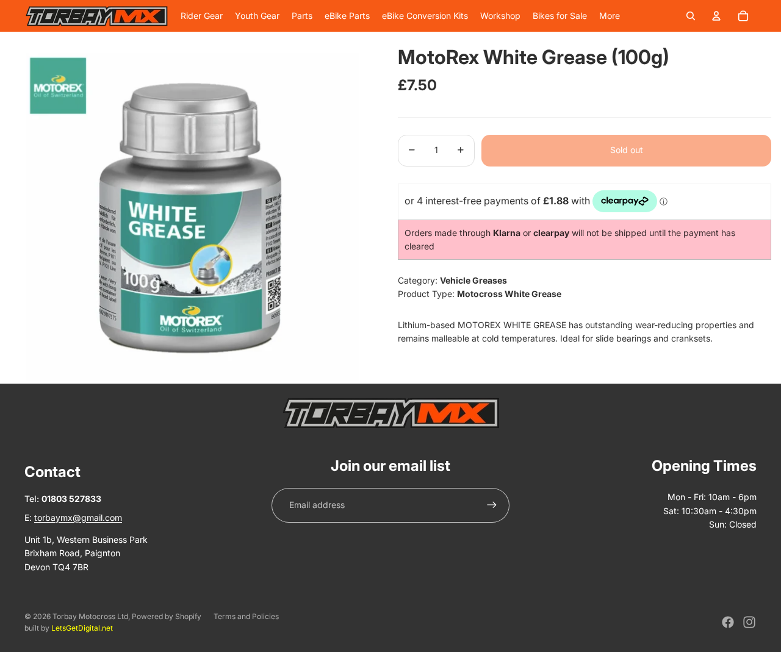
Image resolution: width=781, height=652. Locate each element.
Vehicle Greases (473, 279)
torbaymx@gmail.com (78, 517)
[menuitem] (609, 15)
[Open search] (690, 15)
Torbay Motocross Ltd (90, 616)
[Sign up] (491, 505)
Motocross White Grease (509, 293)
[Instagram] (749, 622)
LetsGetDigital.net (82, 627)
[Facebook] (728, 622)
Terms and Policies (246, 616)
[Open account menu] (716, 15)
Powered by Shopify (166, 616)
